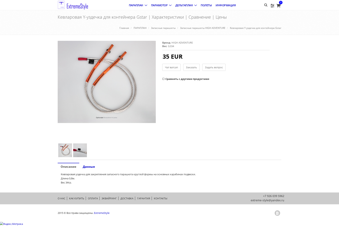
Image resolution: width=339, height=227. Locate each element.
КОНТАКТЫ (160, 198)
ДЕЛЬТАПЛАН (184, 5)
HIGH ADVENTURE (182, 42)
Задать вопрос (214, 67)
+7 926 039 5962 (273, 196)
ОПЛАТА (93, 198)
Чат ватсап (171, 67)
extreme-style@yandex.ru (267, 200)
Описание (68, 167)
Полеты (206, 5)
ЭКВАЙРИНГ (109, 198)
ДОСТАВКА (126, 198)
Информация (226, 5)
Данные (89, 167)
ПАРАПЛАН (136, 5)
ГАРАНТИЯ (143, 198)
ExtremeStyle (101, 213)
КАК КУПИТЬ (76, 198)
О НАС (61, 198)
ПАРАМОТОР (159, 5)
